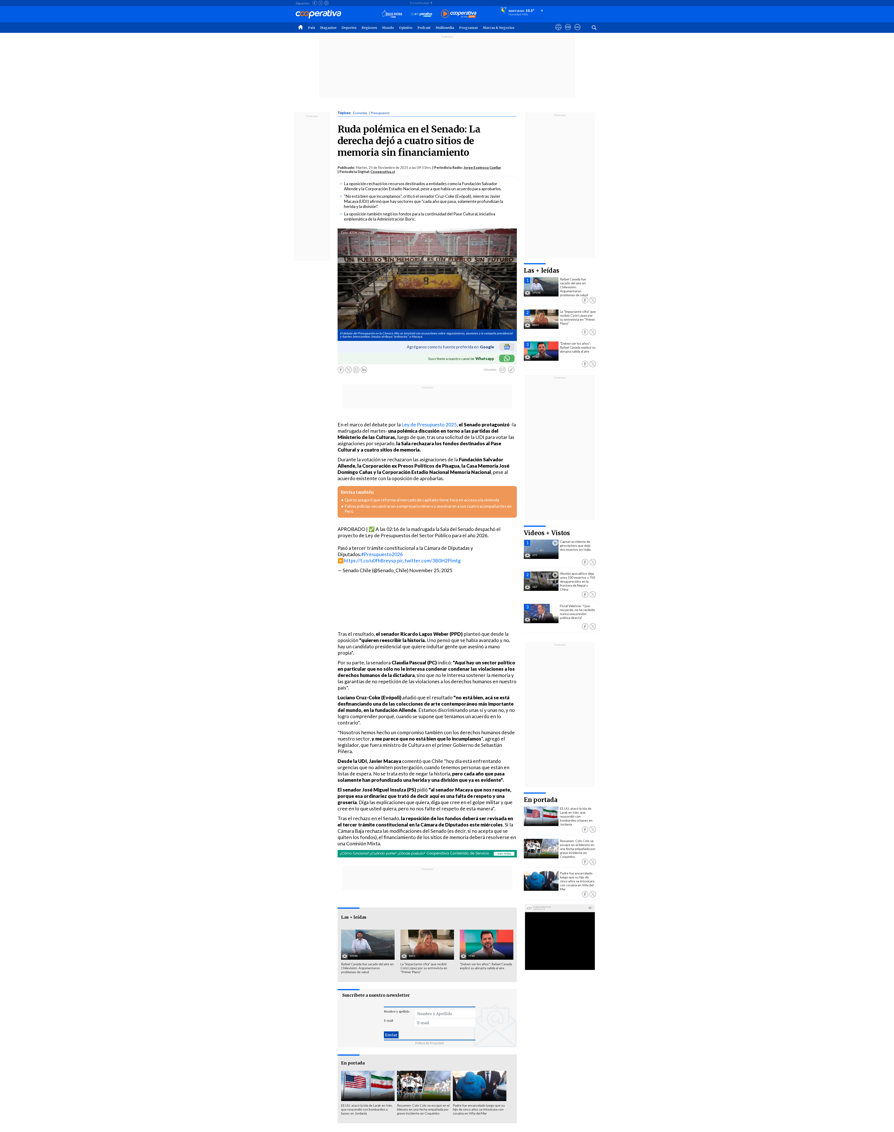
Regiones (369, 28)
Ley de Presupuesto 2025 (429, 424)
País (311, 28)
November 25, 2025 (430, 570)
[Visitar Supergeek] (577, 31)
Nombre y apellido (397, 1011)
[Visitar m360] (568, 31)
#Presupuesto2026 (382, 554)
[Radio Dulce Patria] (392, 14)
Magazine (328, 28)
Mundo (388, 28)
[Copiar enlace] (511, 370)
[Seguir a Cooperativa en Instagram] (326, 3)
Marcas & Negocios (498, 28)
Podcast (423, 28)
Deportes (349, 28)
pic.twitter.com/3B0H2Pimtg (429, 560)
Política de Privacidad (429, 1043)
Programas (468, 28)
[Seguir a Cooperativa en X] (320, 3)
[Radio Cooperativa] (458, 14)
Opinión (405, 28)
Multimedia (445, 28)
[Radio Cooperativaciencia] (421, 14)
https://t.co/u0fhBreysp (370, 560)
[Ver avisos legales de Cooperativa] (558, 31)
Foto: (344, 233)
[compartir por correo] (502, 370)
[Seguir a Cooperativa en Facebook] (314, 3)
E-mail (388, 1020)
